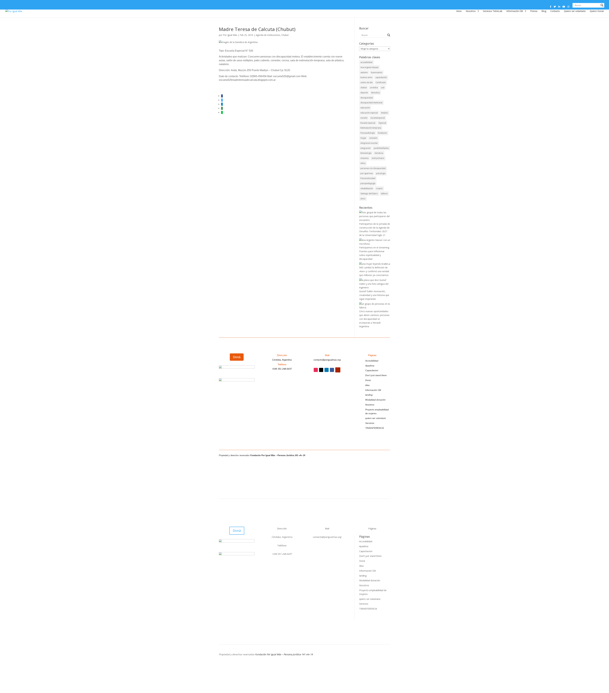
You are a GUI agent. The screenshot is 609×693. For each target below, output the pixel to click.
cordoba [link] (374, 87)
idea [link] (367, 385)
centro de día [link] (366, 82)
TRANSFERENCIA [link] (374, 428)
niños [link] (362, 163)
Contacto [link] (555, 11)
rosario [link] (379, 188)
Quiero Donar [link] (597, 11)
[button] (550, 8)
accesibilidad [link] (366, 62)
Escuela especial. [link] (368, 123)
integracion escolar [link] (369, 143)
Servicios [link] (369, 423)
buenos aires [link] (366, 77)
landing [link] (369, 395)
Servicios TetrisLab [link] (492, 11)
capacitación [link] (381, 77)
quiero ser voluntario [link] (375, 418)
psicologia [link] (380, 173)
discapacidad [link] (366, 97)
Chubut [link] (285, 34)
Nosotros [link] (471, 11)
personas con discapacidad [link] (373, 168)
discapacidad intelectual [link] (371, 102)
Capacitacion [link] (371, 370)
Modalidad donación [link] (375, 399)
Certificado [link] (381, 82)
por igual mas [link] (366, 173)
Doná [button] (236, 357)
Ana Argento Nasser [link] (369, 67)
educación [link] (365, 107)
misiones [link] (364, 158)
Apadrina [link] (369, 365)
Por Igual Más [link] (230, 34)
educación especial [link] (369, 112)
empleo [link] (384, 112)
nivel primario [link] (378, 158)
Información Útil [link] (514, 11)
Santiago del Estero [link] (369, 193)
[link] (13, 10)
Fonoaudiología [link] (367, 133)
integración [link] (365, 148)
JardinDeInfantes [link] (381, 148)
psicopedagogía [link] (367, 183)
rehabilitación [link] (366, 188)
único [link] (362, 198)
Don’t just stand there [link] (376, 375)
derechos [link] (375, 92)
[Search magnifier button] (602, 5)
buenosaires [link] (376, 72)
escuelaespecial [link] (377, 117)
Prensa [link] (533, 11)
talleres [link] (384, 193)
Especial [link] (382, 123)
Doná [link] (368, 380)
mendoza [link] (379, 153)
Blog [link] (543, 11)
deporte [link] (364, 92)
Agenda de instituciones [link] (268, 34)
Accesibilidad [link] (371, 360)
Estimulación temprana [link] (370, 127)
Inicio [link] (459, 11)
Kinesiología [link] (365, 153)
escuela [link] (363, 117)
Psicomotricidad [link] (367, 178)
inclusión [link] (373, 138)
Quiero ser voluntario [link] (575, 11)
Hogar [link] (363, 138)
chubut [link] (363, 87)
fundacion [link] (382, 133)
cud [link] (382, 87)
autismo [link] (364, 72)
